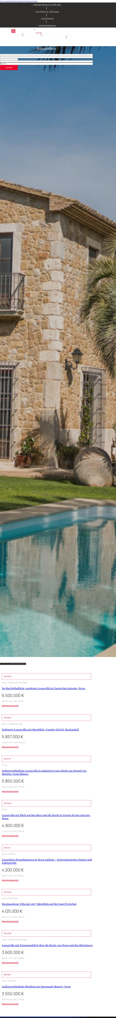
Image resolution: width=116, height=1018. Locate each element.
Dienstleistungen (33, 34)
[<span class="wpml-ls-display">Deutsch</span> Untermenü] (66, 37)
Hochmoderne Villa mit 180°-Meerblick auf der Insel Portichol (39, 904)
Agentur (49, 34)
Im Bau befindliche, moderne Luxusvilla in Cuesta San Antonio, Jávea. (43, 688)
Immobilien (17, 34)
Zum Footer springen (29, 1)
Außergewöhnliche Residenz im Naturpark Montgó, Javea (36, 986)
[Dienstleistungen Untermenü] (41, 35)
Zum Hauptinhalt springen (10, 1)
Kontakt (59, 34)
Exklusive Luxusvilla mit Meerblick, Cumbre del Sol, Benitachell (40, 729)
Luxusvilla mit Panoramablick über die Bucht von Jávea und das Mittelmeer (47, 945)
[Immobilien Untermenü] (22, 35)
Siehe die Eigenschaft (10, 706)
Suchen (9, 68)
